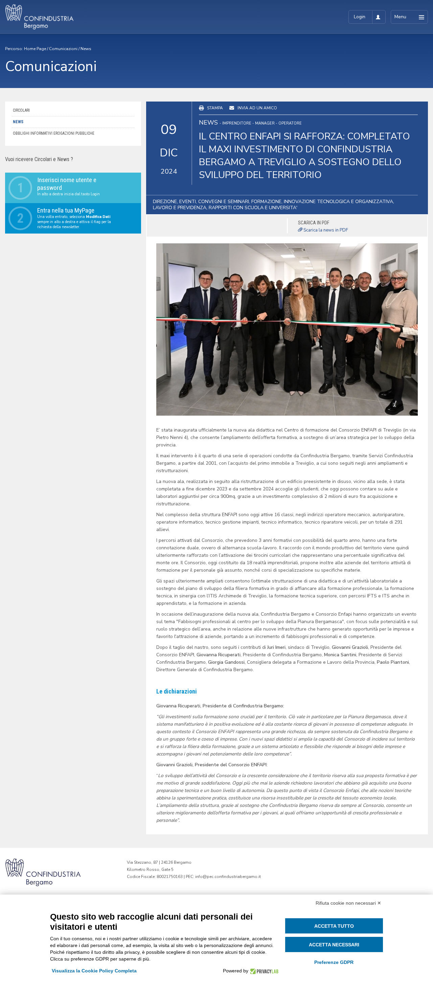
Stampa (215, 108)
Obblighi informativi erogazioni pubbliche (53, 133)
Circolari (21, 110)
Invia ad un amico (257, 108)
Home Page (35, 48)
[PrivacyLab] (263, 971)
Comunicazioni (63, 48)
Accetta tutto (334, 926)
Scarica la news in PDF (325, 230)
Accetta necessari (334, 944)
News (86, 48)
